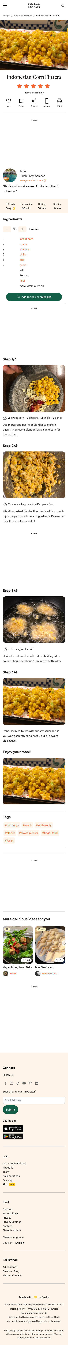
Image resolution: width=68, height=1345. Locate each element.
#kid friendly (43, 825)
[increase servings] (22, 229)
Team (6, 1171)
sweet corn (26, 239)
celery (23, 244)
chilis (23, 254)
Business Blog (11, 1271)
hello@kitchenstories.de (34, 1312)
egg (22, 260)
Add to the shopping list (36, 297)
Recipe (6, 15)
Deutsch (7, 1242)
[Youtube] (24, 1083)
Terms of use (10, 1213)
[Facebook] (5, 1083)
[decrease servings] (7, 229)
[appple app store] (34, 1129)
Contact (7, 1226)
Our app (8, 1180)
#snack (27, 825)
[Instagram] (11, 1083)
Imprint (7, 1209)
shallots (24, 249)
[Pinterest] (30, 1083)
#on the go (12, 825)
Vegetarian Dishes (23, 15)
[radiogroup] (34, 86)
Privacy (7, 1217)
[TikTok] (17, 1083)
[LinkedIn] (36, 1083)
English (19, 1242)
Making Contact (12, 1275)
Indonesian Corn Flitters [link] (47, 15)
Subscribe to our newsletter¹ (19, 1091)
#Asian (9, 840)
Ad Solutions (10, 1267)
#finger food (50, 833)
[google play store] (34, 1137)
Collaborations (11, 1176)
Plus (8, 1184)
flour (22, 280)
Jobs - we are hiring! (14, 1163)
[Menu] (5, 5)
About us (8, 1167)
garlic (23, 265)
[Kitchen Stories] (34, 5)
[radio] (19, 86)
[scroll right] (65, 943)
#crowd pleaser (28, 833)
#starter (10, 833)
